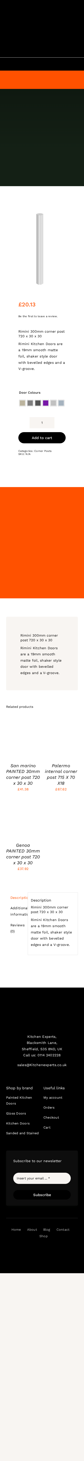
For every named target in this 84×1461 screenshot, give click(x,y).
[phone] (56, 1247)
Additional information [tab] (17, 911)
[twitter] (27, 1247)
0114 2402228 (49, 1055)
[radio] (22, 403)
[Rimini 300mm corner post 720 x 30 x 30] (42, 249)
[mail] (49, 1247)
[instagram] (34, 1247)
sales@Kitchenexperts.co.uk (42, 1065)
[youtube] (41, 1247)
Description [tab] (17, 898)
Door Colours (29, 392)
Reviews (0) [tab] (17, 928)
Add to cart (42, 438)
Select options (23, 736)
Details (15, 744)
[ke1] (42, 1007)
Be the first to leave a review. (37, 316)
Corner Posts (43, 450)
